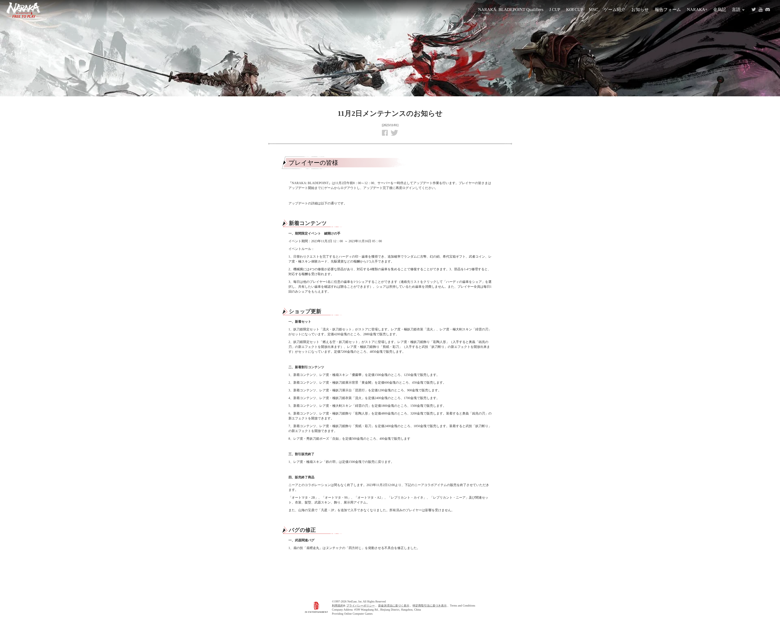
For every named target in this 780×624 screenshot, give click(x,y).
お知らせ (640, 9)
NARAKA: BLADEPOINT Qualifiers (510, 9)
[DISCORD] (767, 9)
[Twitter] (753, 9)
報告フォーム (668, 9)
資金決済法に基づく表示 (393, 605)
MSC (593, 9)
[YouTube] (760, 9)
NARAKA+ (697, 9)
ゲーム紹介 (614, 9)
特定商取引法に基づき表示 (430, 605)
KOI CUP (574, 9)
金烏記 (719, 9)
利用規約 (337, 605)
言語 (736, 9)
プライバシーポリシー (360, 605)
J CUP (554, 9)
